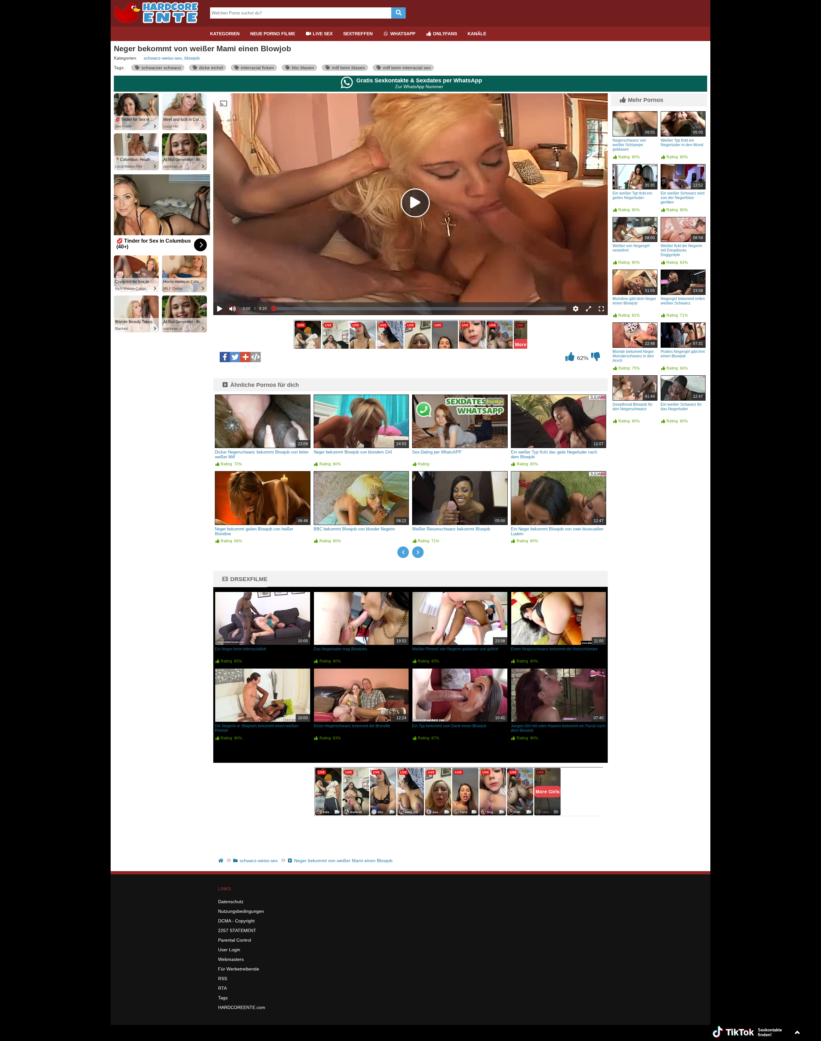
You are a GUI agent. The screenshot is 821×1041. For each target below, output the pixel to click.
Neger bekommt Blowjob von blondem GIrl (353, 452)
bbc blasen (302, 67)
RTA (222, 988)
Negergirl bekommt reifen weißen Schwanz (683, 300)
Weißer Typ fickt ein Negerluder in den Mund (682, 142)
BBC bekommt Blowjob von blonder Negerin (354, 529)
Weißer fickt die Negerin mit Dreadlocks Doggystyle (681, 250)
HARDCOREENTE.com (241, 1007)
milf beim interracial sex (406, 67)
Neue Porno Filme (272, 33)
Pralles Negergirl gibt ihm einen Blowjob (683, 353)
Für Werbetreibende (238, 968)
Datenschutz (230, 901)
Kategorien (225, 33)
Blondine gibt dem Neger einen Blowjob (634, 300)
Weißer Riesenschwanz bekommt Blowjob (451, 529)
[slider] (243, 289)
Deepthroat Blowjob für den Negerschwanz (633, 406)
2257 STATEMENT (237, 930)
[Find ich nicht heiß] (595, 358)
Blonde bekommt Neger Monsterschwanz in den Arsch (633, 356)
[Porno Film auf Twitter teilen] (235, 357)
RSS (222, 978)
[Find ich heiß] (570, 358)
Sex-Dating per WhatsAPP (436, 452)
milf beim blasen (348, 67)
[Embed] (255, 357)
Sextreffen (358, 33)
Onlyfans (444, 33)
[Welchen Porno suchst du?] (398, 13)
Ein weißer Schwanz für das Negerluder (681, 406)
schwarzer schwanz (160, 67)
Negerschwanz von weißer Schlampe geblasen (629, 145)
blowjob (192, 58)
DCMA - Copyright (236, 920)
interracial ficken (257, 67)
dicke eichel (210, 67)
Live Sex (322, 33)
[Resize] (588, 308)
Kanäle (477, 33)
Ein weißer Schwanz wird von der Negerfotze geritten (683, 197)
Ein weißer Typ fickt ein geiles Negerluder (632, 195)
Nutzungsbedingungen (241, 911)
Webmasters (231, 959)
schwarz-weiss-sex (163, 58)
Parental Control (234, 940)
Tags (223, 997)
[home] (221, 860)
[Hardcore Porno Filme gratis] (159, 24)
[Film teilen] (245, 357)
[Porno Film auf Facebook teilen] (225, 357)
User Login (229, 949)
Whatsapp (402, 33)
